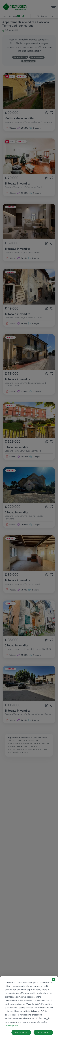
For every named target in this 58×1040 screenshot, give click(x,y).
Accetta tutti (43, 1032)
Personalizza (21, 1032)
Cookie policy (11, 1025)
